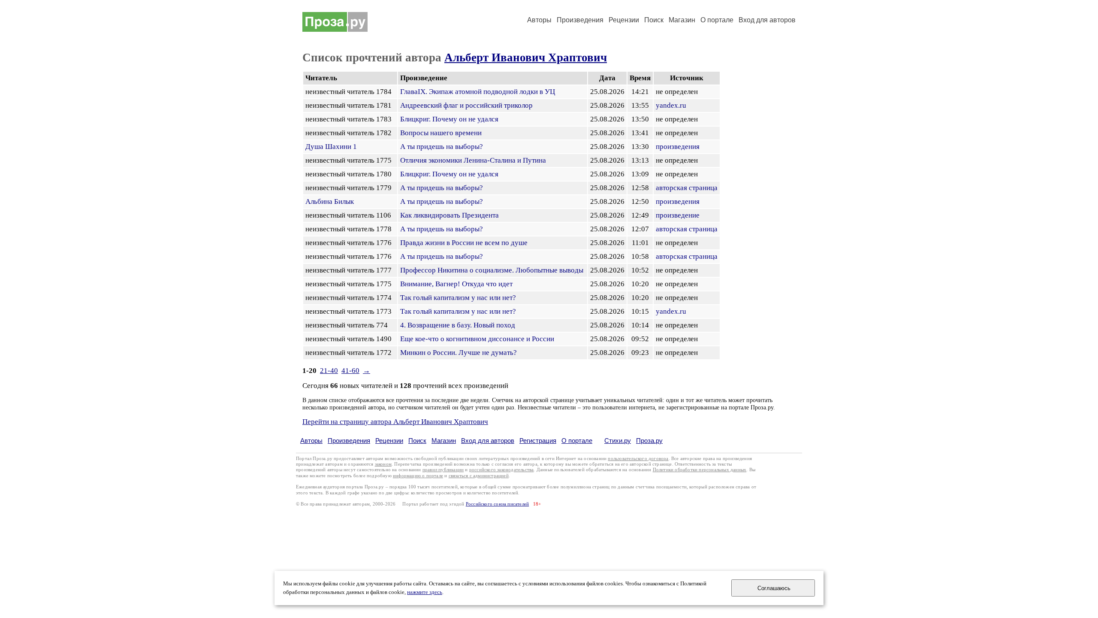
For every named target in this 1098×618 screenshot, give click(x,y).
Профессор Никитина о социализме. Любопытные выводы (491, 270)
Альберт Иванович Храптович (525, 57)
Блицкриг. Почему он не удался (449, 119)
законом (383, 464)
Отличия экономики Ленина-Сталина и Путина (473, 160)
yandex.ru (671, 105)
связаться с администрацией (479, 475)
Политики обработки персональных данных (700, 469)
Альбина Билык (329, 201)
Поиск (654, 20)
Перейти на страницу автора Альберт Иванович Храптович (395, 422)
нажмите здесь (424, 592)
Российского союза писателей (497, 504)
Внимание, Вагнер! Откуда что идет (456, 284)
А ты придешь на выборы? (441, 146)
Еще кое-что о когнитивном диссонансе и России (477, 339)
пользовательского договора (638, 458)
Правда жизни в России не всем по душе (464, 243)
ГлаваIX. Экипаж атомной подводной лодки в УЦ (477, 92)
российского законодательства (501, 469)
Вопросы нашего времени (441, 133)
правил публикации (443, 469)
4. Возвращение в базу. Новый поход (457, 325)
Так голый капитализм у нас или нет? (458, 298)
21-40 (329, 371)
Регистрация (537, 440)
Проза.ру (649, 440)
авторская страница (687, 188)
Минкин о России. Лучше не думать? (458, 352)
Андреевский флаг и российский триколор (466, 105)
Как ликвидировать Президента (449, 215)
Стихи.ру (617, 440)
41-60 (350, 371)
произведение (678, 215)
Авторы (539, 20)
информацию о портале (418, 475)
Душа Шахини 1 (331, 146)
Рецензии (624, 20)
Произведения (580, 20)
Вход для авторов (767, 20)
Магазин (682, 20)
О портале (576, 440)
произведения (678, 146)
